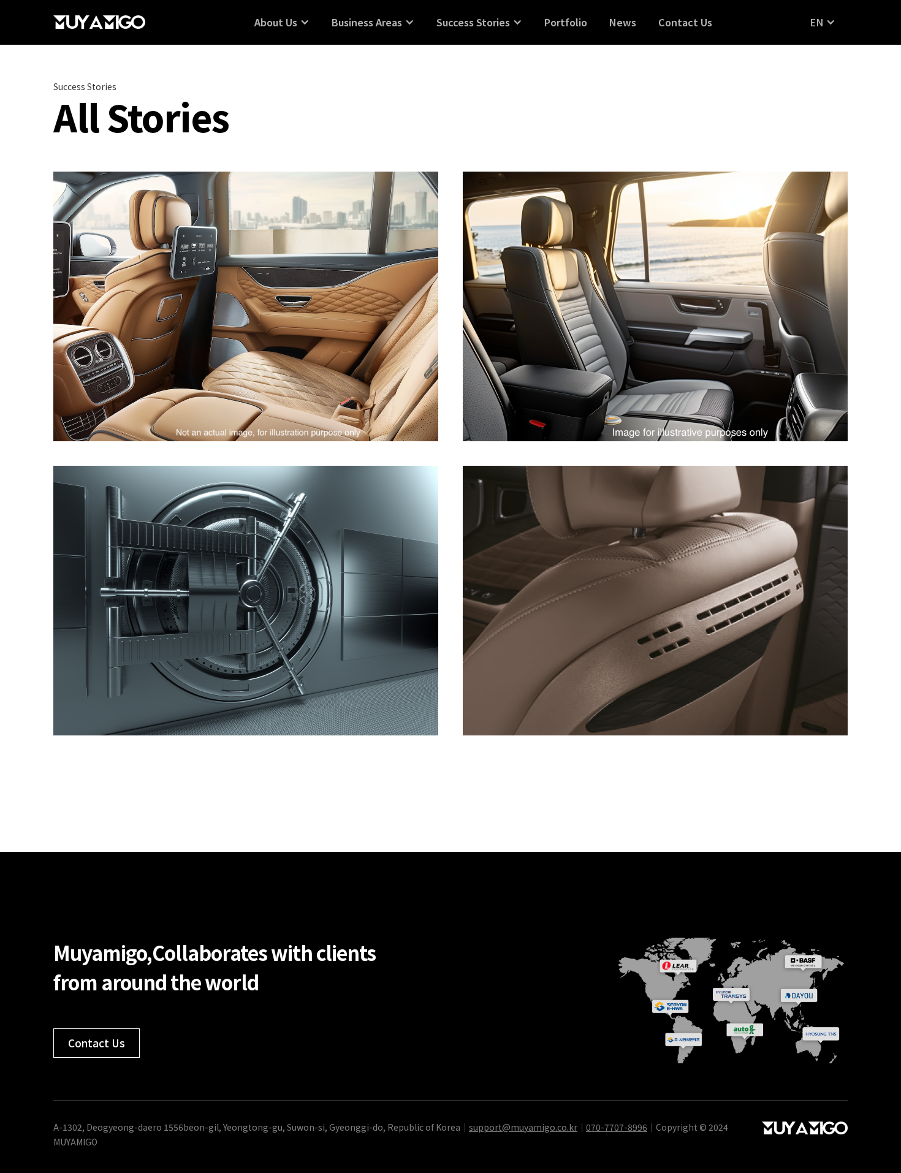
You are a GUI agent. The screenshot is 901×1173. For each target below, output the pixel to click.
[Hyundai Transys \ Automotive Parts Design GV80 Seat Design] (245, 306)
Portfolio (565, 22)
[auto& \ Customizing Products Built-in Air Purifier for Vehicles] (655, 600)
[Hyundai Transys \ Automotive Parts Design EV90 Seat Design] (655, 306)
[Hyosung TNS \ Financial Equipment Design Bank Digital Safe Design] (245, 600)
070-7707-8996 (616, 1127)
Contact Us (685, 22)
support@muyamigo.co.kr (523, 1127)
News (622, 22)
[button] (282, 22)
